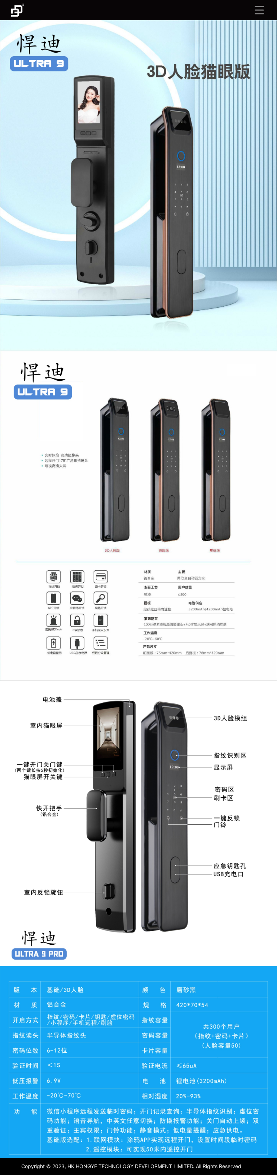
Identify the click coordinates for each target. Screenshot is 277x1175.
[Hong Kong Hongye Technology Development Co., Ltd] (17, 10)
